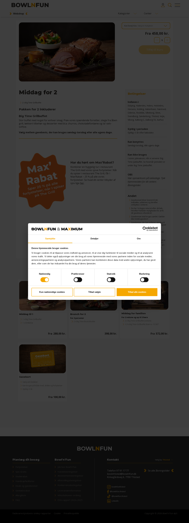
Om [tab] (139, 238)
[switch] (78, 279)
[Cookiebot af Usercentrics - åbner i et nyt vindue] (145, 229)
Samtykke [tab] (50, 238)
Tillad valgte (94, 292)
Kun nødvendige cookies (52, 292)
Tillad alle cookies (137, 292)
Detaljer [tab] (95, 238)
